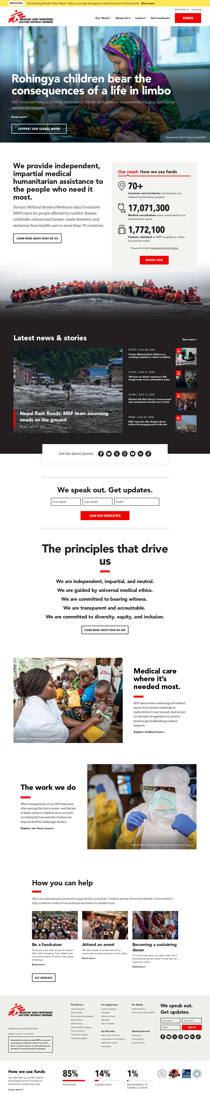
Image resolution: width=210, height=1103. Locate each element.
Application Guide (109, 1042)
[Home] (32, 16)
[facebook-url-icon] (101, 454)
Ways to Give (77, 1020)
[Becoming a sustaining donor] (155, 939)
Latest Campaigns (109, 1009)
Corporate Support (79, 1038)
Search (195, 9)
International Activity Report (164, 248)
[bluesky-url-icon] (109, 454)
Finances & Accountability (82, 1016)
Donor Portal (76, 1012)
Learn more (15, 1089)
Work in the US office (110, 1035)
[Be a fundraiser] (55, 938)
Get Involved (159, 18)
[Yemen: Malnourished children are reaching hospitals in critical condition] (162, 356)
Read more (18, 116)
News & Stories (138, 1009)
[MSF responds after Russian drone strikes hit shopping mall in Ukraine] (162, 424)
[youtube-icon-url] (133, 454)
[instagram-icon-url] (125, 454)
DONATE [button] (188, 18)
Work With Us (182, 9)
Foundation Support (80, 1034)
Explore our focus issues (36, 828)
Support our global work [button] (39, 129)
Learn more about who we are (105, 630)
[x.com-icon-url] (117, 454)
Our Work (101, 18)
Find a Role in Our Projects (113, 1039)
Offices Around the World (143, 1012)
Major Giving (76, 1023)
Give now (147, 3)
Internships (106, 1046)
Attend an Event (108, 1016)
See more (188, 339)
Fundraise (105, 1012)
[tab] (128, 172)
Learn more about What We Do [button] (37, 238)
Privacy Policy (138, 1039)
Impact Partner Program (81, 1027)
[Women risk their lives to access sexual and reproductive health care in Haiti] (162, 401)
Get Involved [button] (43, 977)
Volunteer (105, 1020)
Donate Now (154, 260)
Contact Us (136, 1035)
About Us (122, 18)
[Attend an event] (105, 935)
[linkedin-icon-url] (140, 454)
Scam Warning (138, 1042)
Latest (139, 18)
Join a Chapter (107, 1023)
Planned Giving (77, 1031)
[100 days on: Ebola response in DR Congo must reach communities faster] (162, 379)
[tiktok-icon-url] (148, 454)
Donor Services (77, 1009)
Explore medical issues (148, 731)
